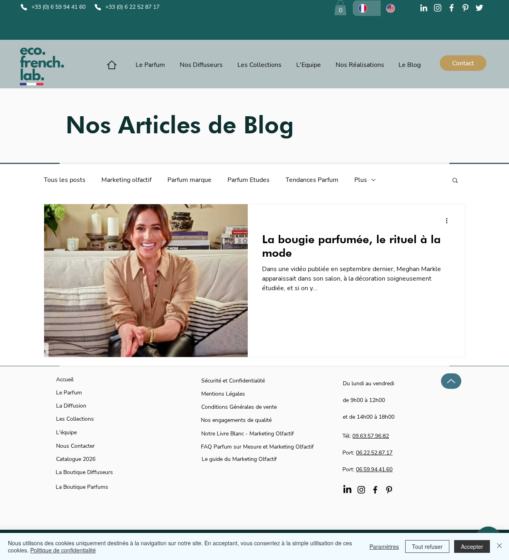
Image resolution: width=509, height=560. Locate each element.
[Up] (451, 381)
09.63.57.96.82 (370, 436)
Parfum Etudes (248, 180)
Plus (360, 180)
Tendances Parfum (312, 180)
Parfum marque (189, 180)
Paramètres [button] (384, 546)
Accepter (472, 546)
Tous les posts (64, 180)
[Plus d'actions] (449, 220)
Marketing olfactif (126, 180)
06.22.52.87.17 (374, 453)
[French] (366, 8)
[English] (394, 8)
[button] (340, 7)
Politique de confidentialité (63, 550)
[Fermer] (499, 546)
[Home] (112, 65)
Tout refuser (427, 546)
